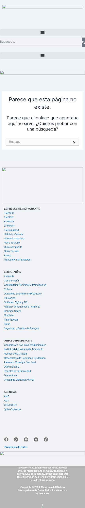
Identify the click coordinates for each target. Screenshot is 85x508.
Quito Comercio (12, 409)
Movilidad (9, 315)
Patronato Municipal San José (20, 362)
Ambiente (9, 276)
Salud (7, 324)
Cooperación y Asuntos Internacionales (25, 345)
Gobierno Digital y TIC (16, 302)
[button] (42, 32)
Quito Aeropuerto (13, 247)
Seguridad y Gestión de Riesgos (21, 328)
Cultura (8, 289)
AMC (6, 396)
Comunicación (12, 280)
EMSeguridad (11, 230)
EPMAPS (9, 221)
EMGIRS (8, 217)
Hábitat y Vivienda (14, 234)
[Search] (83, 42)
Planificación (11, 319)
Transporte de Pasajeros (17, 259)
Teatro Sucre (11, 375)
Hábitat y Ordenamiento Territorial (22, 306)
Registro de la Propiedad (17, 371)
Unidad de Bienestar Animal (19, 379)
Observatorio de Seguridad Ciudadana (25, 358)
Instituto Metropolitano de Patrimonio (23, 349)
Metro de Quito (12, 242)
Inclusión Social (12, 311)
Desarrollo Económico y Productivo (23, 293)
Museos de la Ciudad (15, 353)
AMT (6, 400)
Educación (9, 298)
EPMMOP (9, 225)
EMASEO (9, 213)
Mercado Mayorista (14, 238)
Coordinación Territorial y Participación (25, 285)
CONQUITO (10, 405)
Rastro (7, 255)
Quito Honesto (11, 366)
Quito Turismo (11, 251)
